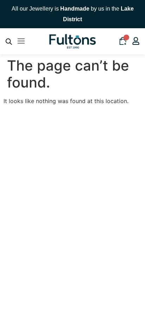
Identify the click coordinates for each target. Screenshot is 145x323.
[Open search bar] (8, 41)
